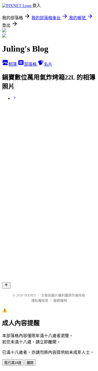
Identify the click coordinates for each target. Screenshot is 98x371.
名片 (48, 64)
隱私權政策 (39, 300)
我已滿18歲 (12, 363)
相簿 (13, 64)
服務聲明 (60, 300)
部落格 (31, 64)
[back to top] (6, 285)
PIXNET (30, 295)
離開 (30, 363)
